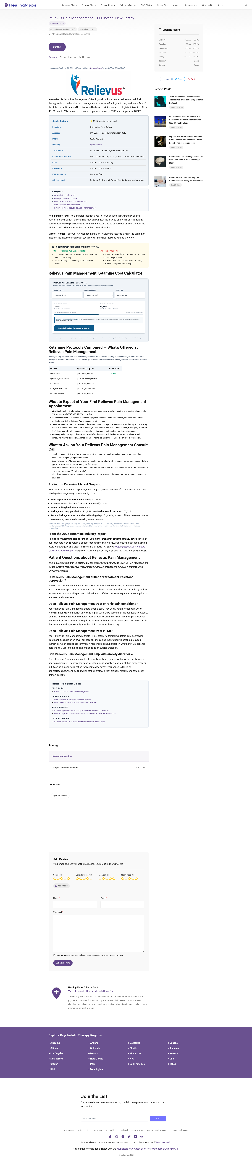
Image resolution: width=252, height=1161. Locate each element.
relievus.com (96, 144)
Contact (57, 46)
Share (166, 79)
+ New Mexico (95, 1058)
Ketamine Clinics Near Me (157, 1130)
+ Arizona (93, 1042)
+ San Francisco (136, 1064)
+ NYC (131, 1058)
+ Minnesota (134, 1053)
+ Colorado (94, 1048)
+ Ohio (171, 1058)
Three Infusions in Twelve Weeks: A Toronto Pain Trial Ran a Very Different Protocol (186, 99)
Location (72, 57)
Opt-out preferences (180, 1130)
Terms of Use (69, 1130)
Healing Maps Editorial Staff (64, 29)
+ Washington (95, 1069)
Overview (53, 57)
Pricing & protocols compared (66, 198)
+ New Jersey (56, 1058)
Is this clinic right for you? (64, 195)
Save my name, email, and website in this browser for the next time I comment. (90, 955)
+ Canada (173, 1042)
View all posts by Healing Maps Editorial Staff (91, 991)
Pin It (192, 79)
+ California (134, 1042)
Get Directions (61, 796)
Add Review (84, 57)
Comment (58, 912)
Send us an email (163, 1142)
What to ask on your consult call (67, 205)
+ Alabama (54, 1042)
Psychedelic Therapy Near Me (131, 1130)
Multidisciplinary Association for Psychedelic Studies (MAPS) (148, 1148)
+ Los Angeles (56, 1053)
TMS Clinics (146, 5)
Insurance (119, 290)
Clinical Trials (163, 5)
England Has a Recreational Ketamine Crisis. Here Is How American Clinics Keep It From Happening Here (185, 139)
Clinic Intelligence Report (212, 5)
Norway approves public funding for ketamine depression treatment (81, 711)
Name (56, 898)
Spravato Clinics (89, 5)
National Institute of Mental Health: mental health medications (79, 722)
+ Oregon (53, 1064)
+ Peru (91, 1064)
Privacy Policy (84, 1130)
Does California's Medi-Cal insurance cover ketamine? (75, 702)
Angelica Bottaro (96, 68)
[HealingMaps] (20, 5)
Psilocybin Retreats (128, 5)
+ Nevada (173, 1053)
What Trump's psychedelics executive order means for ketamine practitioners (85, 714)
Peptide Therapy (108, 5)
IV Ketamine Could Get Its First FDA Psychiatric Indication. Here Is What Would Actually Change (185, 119)
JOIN (158, 1119)
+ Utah (52, 1069)
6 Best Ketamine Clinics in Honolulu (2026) (71, 692)
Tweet (179, 79)
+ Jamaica (173, 1048)
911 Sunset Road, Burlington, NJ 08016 (70, 34)
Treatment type (57, 290)
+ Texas (172, 1064)
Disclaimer (98, 1130)
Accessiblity (111, 1130)
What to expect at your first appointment (70, 202)
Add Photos (63, 886)
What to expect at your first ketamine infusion (72, 700)
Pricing (62, 57)
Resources (190, 5)
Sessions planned (89, 290)
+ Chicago (54, 1048)
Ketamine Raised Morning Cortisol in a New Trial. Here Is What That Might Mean (186, 159)
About (175, 5)
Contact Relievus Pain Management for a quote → (74, 328)
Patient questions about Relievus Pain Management (75, 208)
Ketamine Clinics (69, 5)
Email (104, 898)
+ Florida (132, 1048)
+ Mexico (93, 1053)
